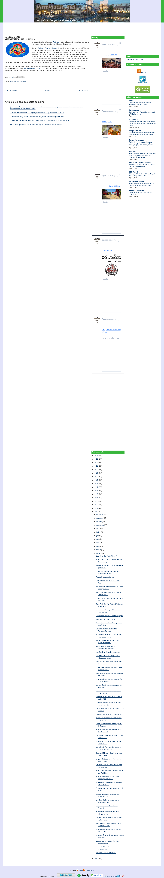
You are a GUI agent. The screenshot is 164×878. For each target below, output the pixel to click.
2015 (96, 494)
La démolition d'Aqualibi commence (108, 652)
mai (97, 539)
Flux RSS (144, 72)
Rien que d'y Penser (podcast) (140, 162)
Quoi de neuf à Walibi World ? (106, 556)
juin (97, 536)
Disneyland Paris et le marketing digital (109, 616)
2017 (96, 487)
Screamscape (134, 110)
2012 (96, 505)
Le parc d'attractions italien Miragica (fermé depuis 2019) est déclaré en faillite (37, 113)
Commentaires (89, 870)
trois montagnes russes (32, 68)
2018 (96, 484)
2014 (96, 498)
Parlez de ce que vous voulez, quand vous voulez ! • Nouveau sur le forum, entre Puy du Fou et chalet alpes (141, 144)
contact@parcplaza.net (135, 59)
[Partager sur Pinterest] (23, 77)
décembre (100, 514)
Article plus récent (11, 90)
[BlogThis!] (17, 77)
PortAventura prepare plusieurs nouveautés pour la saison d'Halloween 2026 (36, 124)
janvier (98, 553)
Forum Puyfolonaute (136, 140)
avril (98, 543)
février (98, 550)
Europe (11, 81)
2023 (96, 466)
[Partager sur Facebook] (21, 77)
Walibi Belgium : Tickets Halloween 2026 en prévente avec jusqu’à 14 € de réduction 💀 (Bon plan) (142, 155)
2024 (96, 462)
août (98, 528)
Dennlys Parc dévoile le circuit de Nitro (109, 714)
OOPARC (132, 151)
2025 (96, 459)
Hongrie (16, 81)
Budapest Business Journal (47, 48)
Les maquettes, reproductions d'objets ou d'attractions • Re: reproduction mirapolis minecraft (142, 123)
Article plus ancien (83, 90)
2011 (96, 508)
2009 (96, 858)
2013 (96, 501)
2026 (96, 455)
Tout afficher (155, 199)
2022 (96, 470)
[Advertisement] (82, 27)
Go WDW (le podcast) (137, 181)
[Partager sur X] (19, 77)
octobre (99, 521)
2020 (96, 476)
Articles (80, 870)
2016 (96, 491)
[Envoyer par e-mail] (14, 77)
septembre (100, 525)
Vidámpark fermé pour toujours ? (20, 39)
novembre (100, 518)
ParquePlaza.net (135, 131)
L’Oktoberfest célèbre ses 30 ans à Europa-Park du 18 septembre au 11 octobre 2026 (39, 121)
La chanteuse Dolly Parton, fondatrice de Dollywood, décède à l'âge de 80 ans (37, 117)
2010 (96, 512)
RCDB (131, 101)
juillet (98, 532)
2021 (96, 473)
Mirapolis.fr (133, 119)
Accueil (47, 90)
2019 (96, 480)
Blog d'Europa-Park (136, 191)
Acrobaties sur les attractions (106, 853)
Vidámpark (56, 42)
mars (98, 546)
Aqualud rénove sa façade (105, 577)
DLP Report (133, 172)
